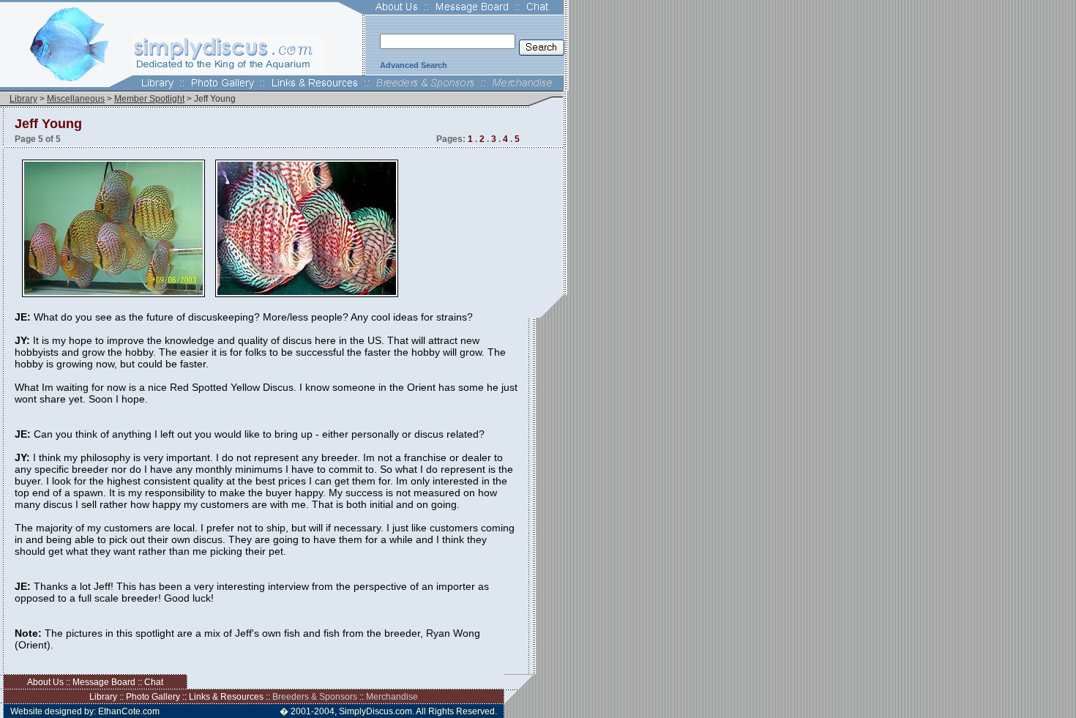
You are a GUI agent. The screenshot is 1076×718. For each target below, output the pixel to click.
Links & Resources (226, 697)
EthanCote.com (129, 711)
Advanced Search (413, 65)
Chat (153, 682)
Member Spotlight (149, 99)
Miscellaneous (76, 99)
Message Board (103, 682)
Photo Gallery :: (157, 697)
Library (23, 99)
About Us (45, 682)
